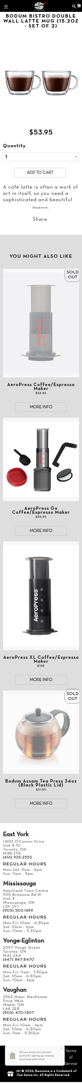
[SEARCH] (74, 6)
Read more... (41, 207)
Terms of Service (70, 1057)
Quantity (14, 146)
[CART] (79, 6)
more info (41, 407)
